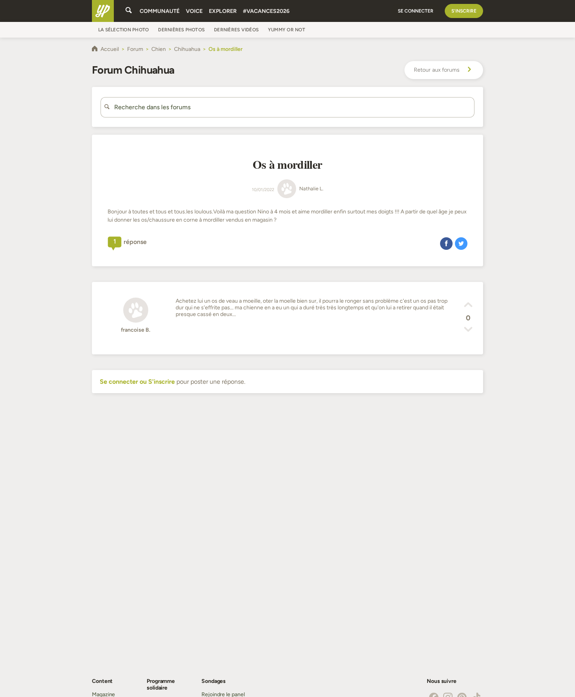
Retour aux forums (437, 70)
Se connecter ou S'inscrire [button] (137, 381)
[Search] (128, 11)
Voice (194, 11)
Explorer (223, 11)
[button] (446, 243)
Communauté (160, 11)
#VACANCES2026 (266, 11)
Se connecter (415, 11)
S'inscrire (463, 11)
